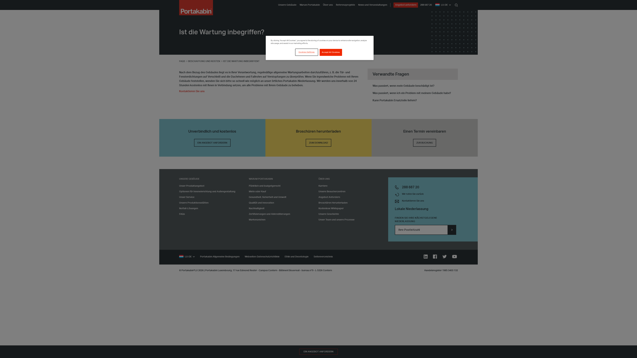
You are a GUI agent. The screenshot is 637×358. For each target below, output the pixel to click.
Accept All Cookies (331, 52)
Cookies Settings (307, 52)
